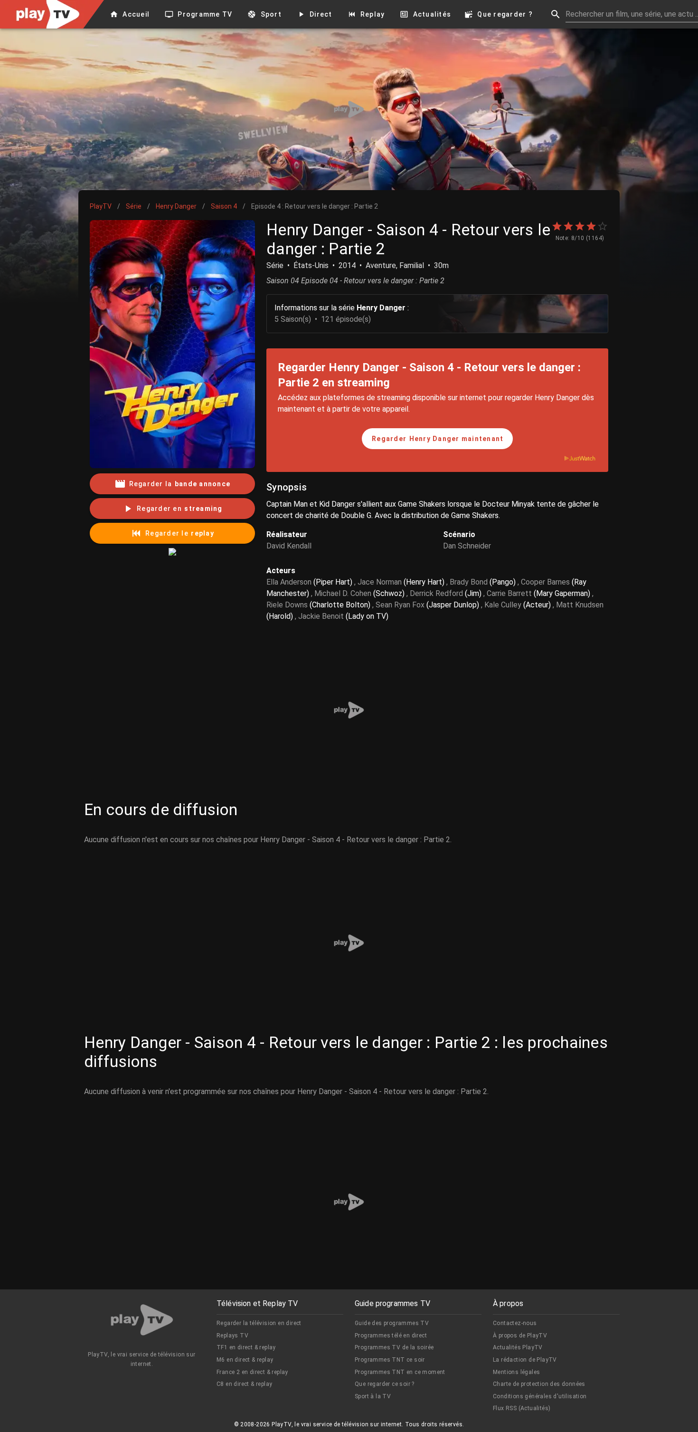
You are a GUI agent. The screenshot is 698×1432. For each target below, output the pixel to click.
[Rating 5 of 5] (602, 226)
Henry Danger (176, 206)
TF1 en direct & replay (246, 1347)
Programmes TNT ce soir (390, 1359)
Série (133, 206)
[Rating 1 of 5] (557, 226)
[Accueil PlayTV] (142, 1321)
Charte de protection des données (539, 1384)
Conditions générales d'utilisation (540, 1396)
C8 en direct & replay (244, 1384)
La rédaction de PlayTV (525, 1359)
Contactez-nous (515, 1323)
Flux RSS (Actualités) (521, 1408)
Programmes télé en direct (391, 1335)
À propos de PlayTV (520, 1335)
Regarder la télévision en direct (259, 1323)
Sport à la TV (373, 1396)
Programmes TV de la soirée (394, 1347)
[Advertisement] (349, 109)
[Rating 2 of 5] (568, 226)
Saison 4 (224, 206)
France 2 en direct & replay (252, 1372)
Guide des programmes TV (392, 1323)
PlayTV (101, 206)
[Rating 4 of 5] (591, 226)
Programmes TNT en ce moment (400, 1372)
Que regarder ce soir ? (385, 1384)
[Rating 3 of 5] (579, 226)
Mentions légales (516, 1372)
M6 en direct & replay (245, 1359)
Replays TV (232, 1335)
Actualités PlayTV (518, 1347)
